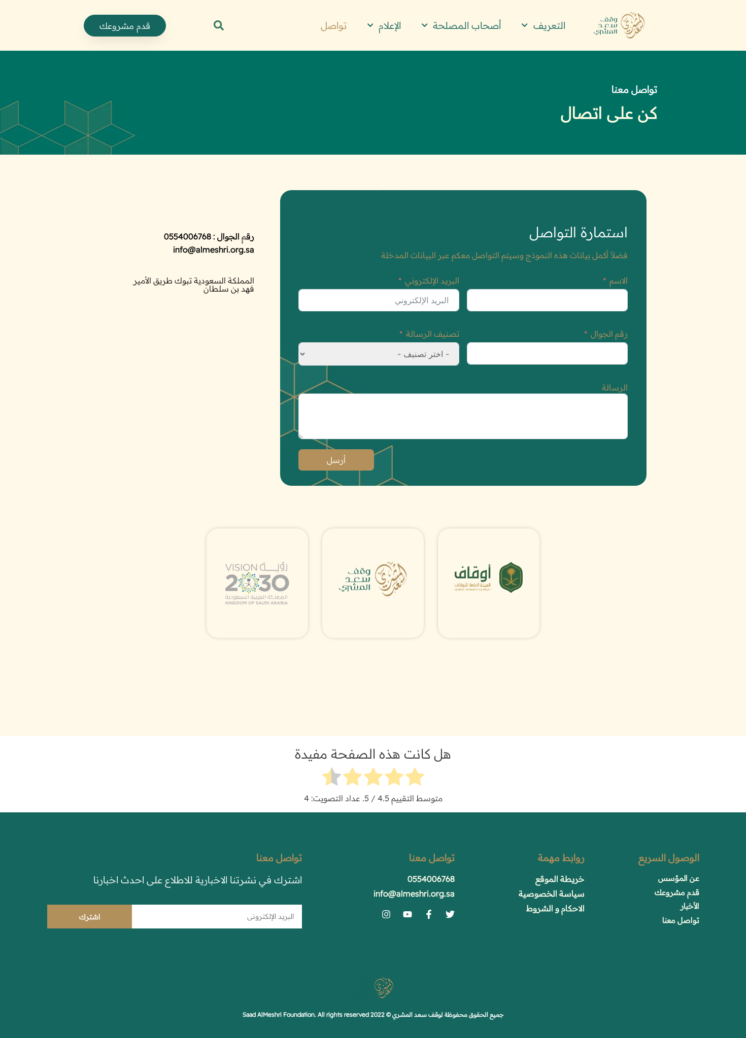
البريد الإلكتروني (432, 280)
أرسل (336, 460)
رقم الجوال (609, 334)
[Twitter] (450, 914)
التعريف (549, 25)
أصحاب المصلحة (467, 25)
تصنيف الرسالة (432, 334)
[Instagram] (386, 914)
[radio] (414, 778)
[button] (219, 25)
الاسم (618, 280)
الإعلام (390, 25)
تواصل (334, 25)
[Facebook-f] (428, 914)
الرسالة (615, 387)
